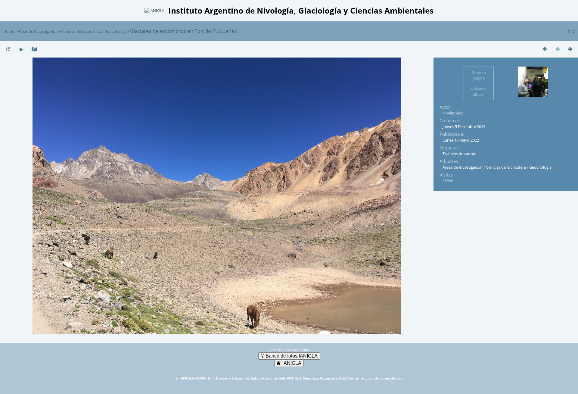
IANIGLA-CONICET (196, 378)
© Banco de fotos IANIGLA (289, 355)
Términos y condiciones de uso (375, 378)
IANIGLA (291, 363)
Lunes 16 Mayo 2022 (461, 140)
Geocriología (115, 31)
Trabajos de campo (460, 153)
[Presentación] (21, 48)
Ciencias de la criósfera (81, 31)
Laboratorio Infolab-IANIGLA (277, 378)
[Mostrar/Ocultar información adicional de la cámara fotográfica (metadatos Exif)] (34, 48)
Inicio (9, 31)
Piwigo (303, 349)
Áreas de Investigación (38, 31)
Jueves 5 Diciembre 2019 (464, 126)
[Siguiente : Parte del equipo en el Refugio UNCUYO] (570, 48)
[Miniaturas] (545, 48)
